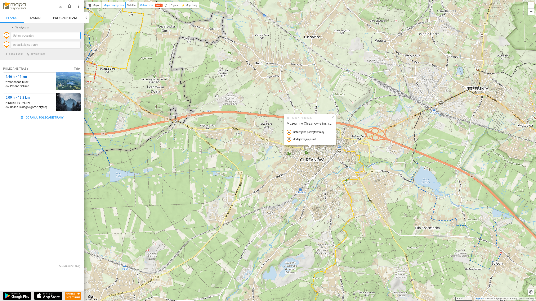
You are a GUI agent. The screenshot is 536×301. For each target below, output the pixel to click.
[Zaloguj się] (60, 6)
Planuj (11, 17)
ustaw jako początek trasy (308, 132)
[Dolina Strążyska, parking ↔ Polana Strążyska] (68, 102)
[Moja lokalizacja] (531, 292)
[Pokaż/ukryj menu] (78, 6)
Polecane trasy (65, 17)
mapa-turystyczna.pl (14, 6)
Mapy (95, 5)
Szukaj (35, 17)
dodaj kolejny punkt (304, 139)
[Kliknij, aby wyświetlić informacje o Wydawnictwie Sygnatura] (90, 298)
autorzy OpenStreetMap (522, 298)
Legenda (479, 298)
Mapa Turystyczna (496, 298)
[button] (339, 150)
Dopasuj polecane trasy (44, 117)
